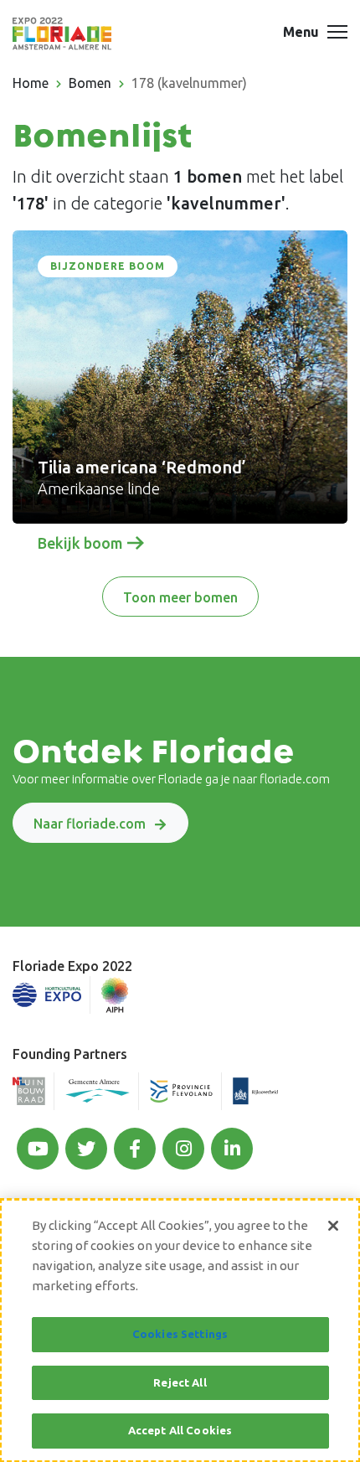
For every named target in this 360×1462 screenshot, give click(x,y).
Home (31, 82)
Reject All (179, 1382)
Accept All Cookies (180, 1430)
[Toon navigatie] (337, 33)
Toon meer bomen (180, 597)
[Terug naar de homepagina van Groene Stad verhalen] (62, 33)
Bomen (90, 82)
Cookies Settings (180, 1334)
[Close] (333, 1225)
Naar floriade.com (89, 823)
